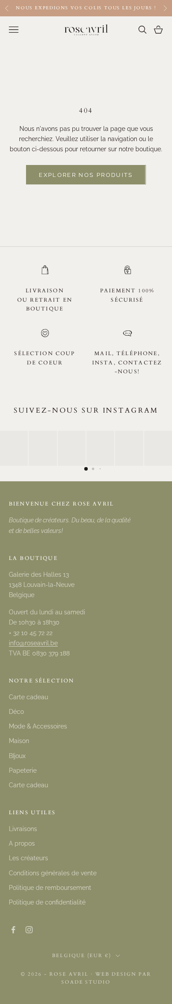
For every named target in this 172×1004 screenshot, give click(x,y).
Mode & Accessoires (38, 726)
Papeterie (23, 770)
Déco (16, 711)
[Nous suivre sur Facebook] (13, 929)
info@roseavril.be (33, 643)
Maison (19, 740)
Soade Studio (86, 982)
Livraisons (23, 828)
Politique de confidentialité (47, 902)
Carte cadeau (28, 697)
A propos (22, 843)
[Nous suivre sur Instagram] (29, 929)
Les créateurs (28, 858)
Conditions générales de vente (53, 873)
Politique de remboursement (50, 887)
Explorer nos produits (86, 175)
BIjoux (17, 755)
